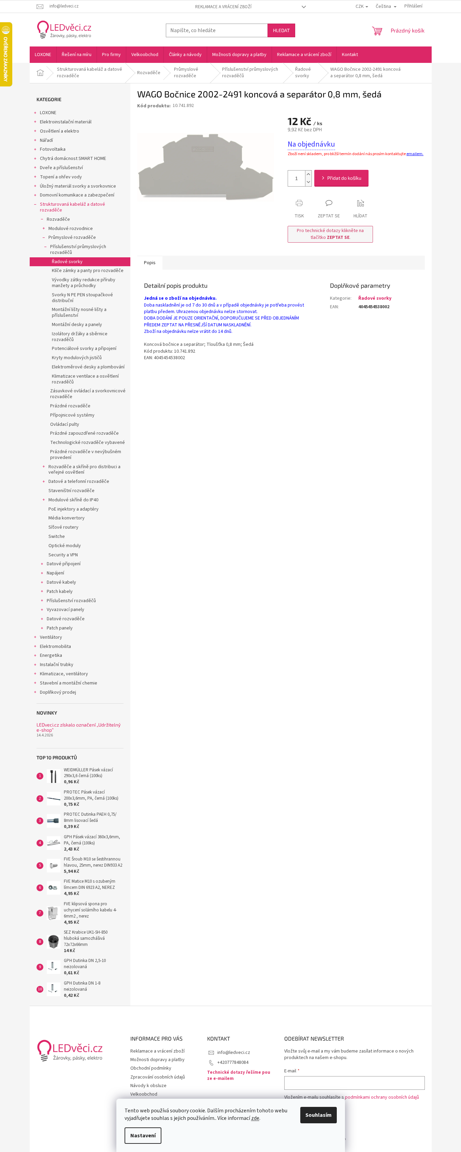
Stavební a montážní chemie (68, 683)
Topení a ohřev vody (61, 177)
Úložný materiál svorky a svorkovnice (78, 186)
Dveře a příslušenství (61, 167)
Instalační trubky (56, 664)
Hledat (281, 30)
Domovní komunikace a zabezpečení (77, 195)
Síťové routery (63, 527)
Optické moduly (64, 545)
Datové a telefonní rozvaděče (78, 481)
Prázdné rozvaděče (70, 406)
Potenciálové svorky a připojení (84, 348)
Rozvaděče (58, 219)
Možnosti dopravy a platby (157, 1059)
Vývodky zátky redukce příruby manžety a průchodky (83, 282)
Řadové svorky (67, 261)
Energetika (51, 655)
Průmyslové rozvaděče (72, 237)
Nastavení (143, 1135)
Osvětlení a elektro (59, 131)
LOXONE (48, 112)
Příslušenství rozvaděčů (71, 600)
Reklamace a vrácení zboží (223, 7)
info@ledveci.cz (233, 1052)
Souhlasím (318, 1115)
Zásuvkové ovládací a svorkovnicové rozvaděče (88, 394)
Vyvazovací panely (65, 609)
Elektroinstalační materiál (65, 122)
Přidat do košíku (344, 178)
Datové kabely (61, 582)
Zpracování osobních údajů (157, 1077)
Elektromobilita (55, 646)
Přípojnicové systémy (72, 415)
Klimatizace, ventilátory (64, 673)
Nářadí (46, 140)
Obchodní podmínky (150, 1068)
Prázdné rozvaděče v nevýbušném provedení (85, 454)
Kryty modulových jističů (77, 357)
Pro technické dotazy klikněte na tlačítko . (330, 234)
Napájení (55, 573)
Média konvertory (66, 518)
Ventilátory (51, 637)
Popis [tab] (150, 262)
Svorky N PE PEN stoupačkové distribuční (82, 298)
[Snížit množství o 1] (308, 182)
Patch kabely (60, 591)
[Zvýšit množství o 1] (308, 174)
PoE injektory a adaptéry (73, 509)
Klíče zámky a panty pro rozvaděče (88, 270)
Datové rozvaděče (66, 618)
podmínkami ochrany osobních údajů (382, 1097)
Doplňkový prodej (58, 692)
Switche (56, 536)
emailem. (414, 154)
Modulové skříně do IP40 (73, 500)
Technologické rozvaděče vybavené (87, 442)
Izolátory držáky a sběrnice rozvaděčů (79, 336)
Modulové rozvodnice (70, 228)
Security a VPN (63, 555)
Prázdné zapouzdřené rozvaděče (84, 433)
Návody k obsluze (148, 1085)
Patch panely (60, 628)
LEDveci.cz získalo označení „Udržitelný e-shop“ (78, 727)
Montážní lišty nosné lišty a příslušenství (79, 312)
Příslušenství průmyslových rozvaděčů (78, 249)
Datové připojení (64, 563)
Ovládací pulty (64, 424)
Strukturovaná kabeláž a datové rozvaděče (72, 207)
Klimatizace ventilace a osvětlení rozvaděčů (85, 379)
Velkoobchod (143, 1094)
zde (255, 1118)
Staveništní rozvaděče (71, 490)
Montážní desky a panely (77, 324)
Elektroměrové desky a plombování (88, 367)
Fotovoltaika (53, 149)
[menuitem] (43, 54)
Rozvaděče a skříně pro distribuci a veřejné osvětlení (84, 469)
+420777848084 (232, 1062)
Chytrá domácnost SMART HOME (73, 158)
